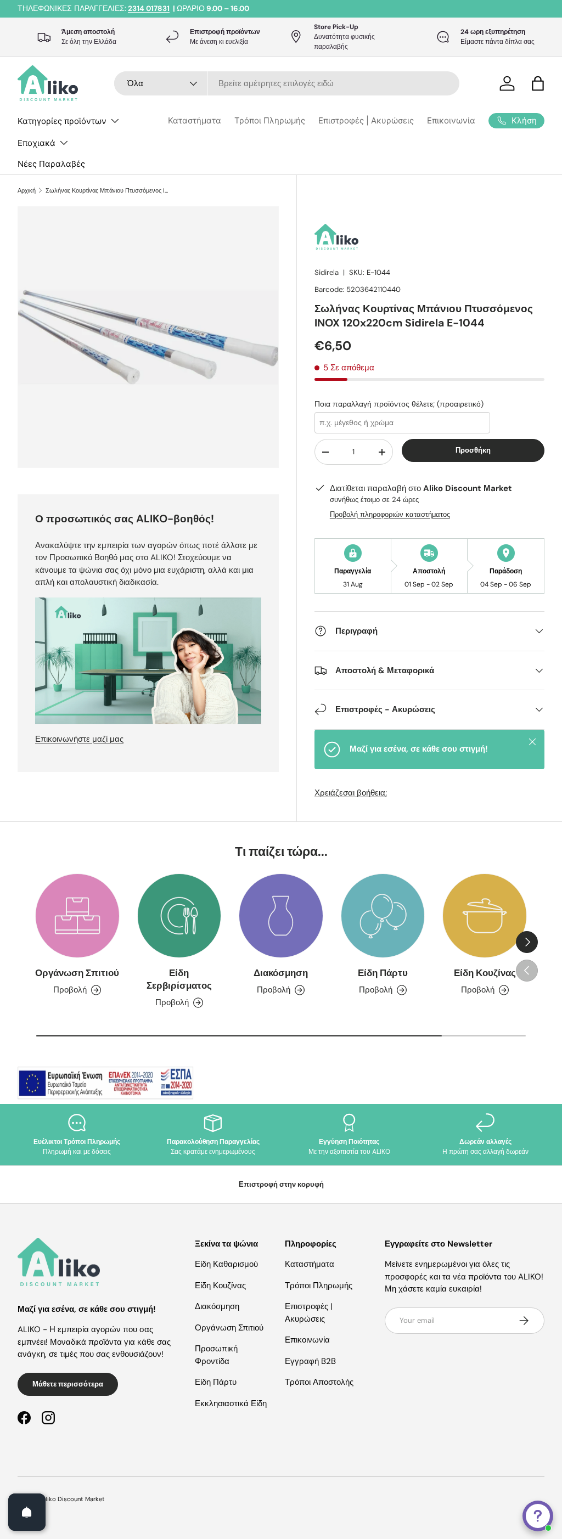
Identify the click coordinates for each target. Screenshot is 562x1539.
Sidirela (326, 272)
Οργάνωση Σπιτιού (77, 973)
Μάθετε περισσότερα (67, 1384)
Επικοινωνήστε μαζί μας (79, 739)
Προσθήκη (473, 450)
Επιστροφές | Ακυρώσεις (366, 120)
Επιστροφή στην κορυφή (281, 1184)
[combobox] (286, 83)
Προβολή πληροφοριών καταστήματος (390, 514)
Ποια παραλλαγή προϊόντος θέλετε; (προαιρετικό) (399, 404)
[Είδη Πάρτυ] (383, 915)
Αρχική (27, 191)
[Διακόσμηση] (281, 915)
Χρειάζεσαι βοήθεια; (350, 792)
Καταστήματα (194, 120)
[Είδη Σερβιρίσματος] (179, 915)
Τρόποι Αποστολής (319, 1382)
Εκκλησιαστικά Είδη (231, 1403)
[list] (151, 340)
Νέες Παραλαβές (51, 164)
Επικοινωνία (451, 120)
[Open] (27, 1512)
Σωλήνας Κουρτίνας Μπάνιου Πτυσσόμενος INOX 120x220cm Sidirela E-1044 (107, 191)
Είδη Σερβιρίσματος (179, 979)
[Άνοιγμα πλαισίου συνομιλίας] (537, 1516)
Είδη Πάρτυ (383, 973)
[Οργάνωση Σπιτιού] (77, 915)
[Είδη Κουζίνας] (484, 915)
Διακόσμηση (281, 973)
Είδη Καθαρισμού (226, 1264)
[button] (538, 83)
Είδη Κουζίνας (485, 973)
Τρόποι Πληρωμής (269, 120)
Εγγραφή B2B (310, 1361)
